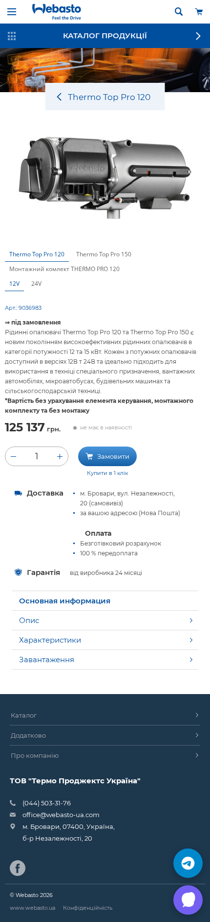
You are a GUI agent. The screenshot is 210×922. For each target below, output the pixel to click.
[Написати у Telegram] (188, 863)
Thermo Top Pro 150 (103, 254)
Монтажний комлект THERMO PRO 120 (64, 269)
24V (36, 283)
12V (14, 283)
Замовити (112, 456)
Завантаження (46, 659)
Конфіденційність (87, 907)
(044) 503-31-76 (46, 803)
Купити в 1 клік (107, 473)
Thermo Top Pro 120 (36, 254)
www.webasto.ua (32, 907)
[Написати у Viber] (188, 900)
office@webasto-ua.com (61, 815)
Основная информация (64, 600)
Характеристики (50, 640)
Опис (29, 620)
